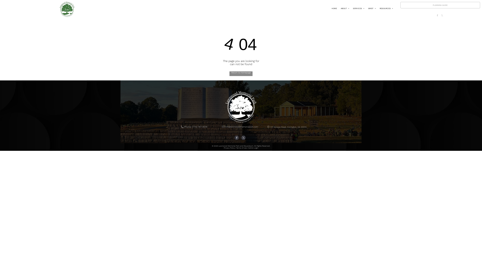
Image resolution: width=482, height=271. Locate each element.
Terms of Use (241, 148)
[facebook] (437, 16)
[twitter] (442, 16)
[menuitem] (334, 8)
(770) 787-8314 (199, 126)
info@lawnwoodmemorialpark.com (241, 127)
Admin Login (253, 148)
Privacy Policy (229, 148)
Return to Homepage (241, 72)
